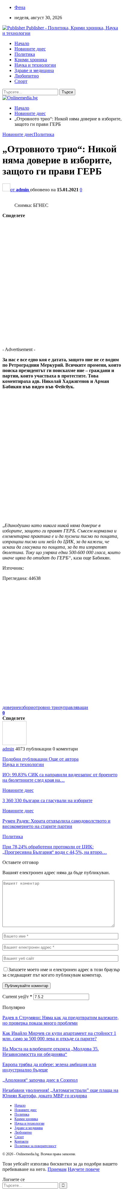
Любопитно (26, 75)
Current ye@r (17, 996)
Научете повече (84, 1169)
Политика (24, 54)
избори (26, 707)
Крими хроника (30, 59)
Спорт (20, 81)
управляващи (74, 707)
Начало (21, 43)
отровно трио (47, 707)
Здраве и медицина (34, 70)
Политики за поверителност (35, 1146)
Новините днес (30, 48)
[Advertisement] (62, 280)
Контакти (21, 1141)
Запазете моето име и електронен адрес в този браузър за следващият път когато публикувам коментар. (61, 972)
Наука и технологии (35, 65)
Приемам (57, 1169)
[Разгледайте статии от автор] (14, 743)
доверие (10, 707)
